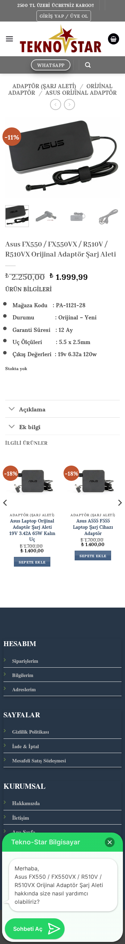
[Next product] (55, 104)
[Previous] (16, 158)
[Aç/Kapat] (12, 409)
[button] (63, 16)
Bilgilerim (22, 675)
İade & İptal (25, 746)
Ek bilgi (30, 426)
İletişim (20, 817)
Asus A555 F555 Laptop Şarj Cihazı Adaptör (93, 527)
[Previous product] (69, 104)
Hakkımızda (26, 803)
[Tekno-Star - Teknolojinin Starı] (60, 39)
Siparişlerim (25, 661)
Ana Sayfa (23, 832)
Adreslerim (24, 689)
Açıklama (32, 408)
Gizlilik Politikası (30, 731)
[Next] (108, 158)
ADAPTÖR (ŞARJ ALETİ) (44, 85)
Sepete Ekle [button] (32, 562)
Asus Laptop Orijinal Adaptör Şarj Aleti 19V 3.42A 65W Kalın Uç (32, 530)
